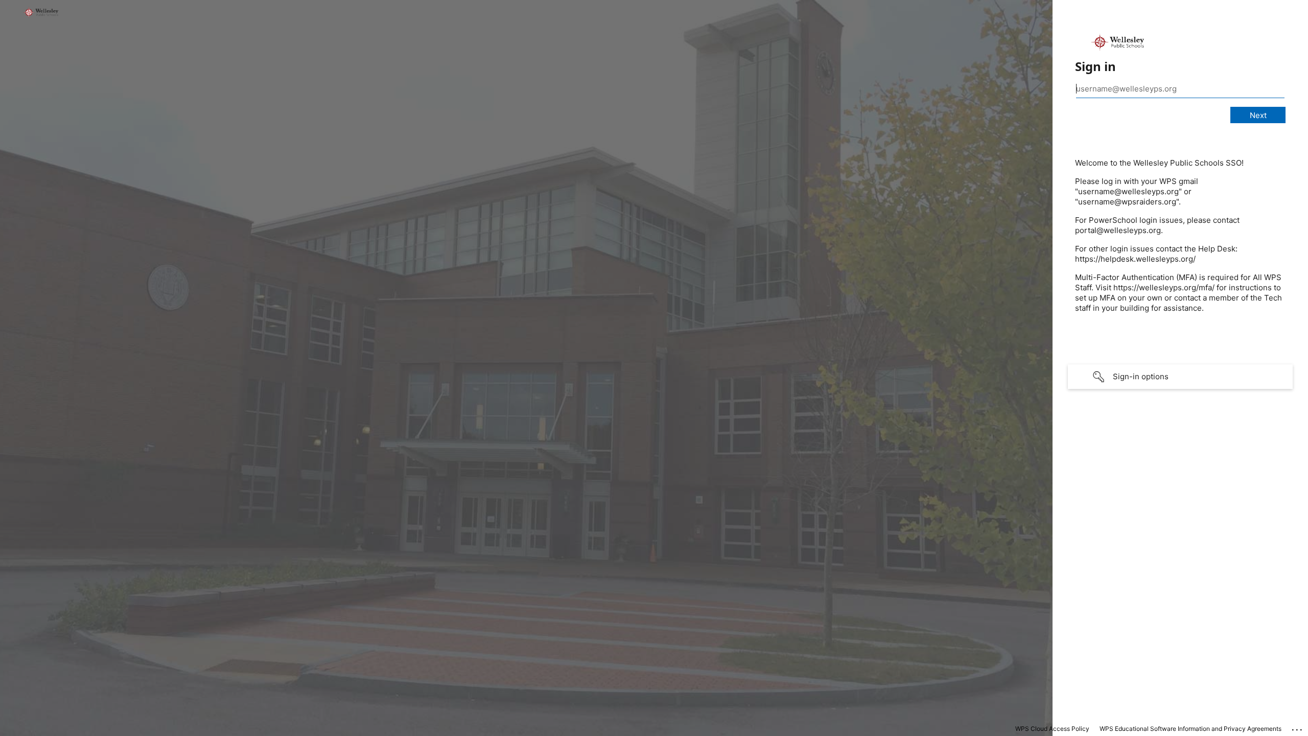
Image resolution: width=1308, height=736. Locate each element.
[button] (1180, 376)
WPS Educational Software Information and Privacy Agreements (1190, 728)
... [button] (1298, 727)
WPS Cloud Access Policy (1052, 728)
